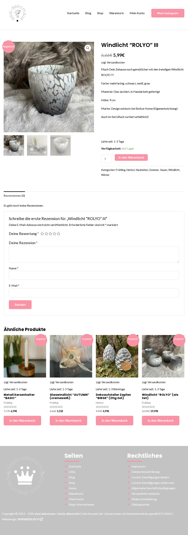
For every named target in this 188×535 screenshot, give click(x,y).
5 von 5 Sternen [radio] (58, 233)
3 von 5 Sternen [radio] (50, 233)
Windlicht (174, 169)
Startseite (73, 13)
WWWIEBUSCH (29, 519)
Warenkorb (116, 13)
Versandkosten (116, 62)
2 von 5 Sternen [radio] (46, 233)
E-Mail (14, 285)
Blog (88, 13)
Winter (105, 174)
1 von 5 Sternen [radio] (42, 233)
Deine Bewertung (24, 233)
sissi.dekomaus (45, 513)
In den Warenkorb (131, 157)
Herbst (130, 169)
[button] (87, 48)
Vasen (163, 169)
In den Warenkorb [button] (22, 420)
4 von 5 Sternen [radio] (54, 233)
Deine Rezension (23, 243)
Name (13, 268)
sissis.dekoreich (69, 513)
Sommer (154, 169)
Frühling (120, 169)
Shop (100, 13)
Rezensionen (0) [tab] (14, 195)
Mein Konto (137, 13)
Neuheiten (142, 169)
